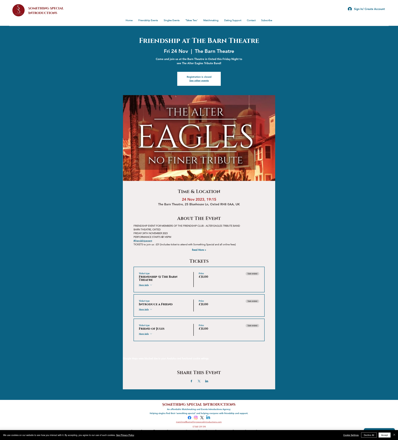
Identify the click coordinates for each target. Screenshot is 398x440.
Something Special (182, 404)
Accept (384, 435)
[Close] (394, 435)
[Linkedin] (208, 417)
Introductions (219, 404)
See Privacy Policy (125, 435)
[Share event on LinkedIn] (206, 381)
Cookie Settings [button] (351, 435)
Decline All (369, 435)
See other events (199, 80)
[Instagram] (195, 417)
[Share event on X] (199, 381)
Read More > (199, 249)
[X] (202, 417)
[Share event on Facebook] (191, 381)
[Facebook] (189, 417)
